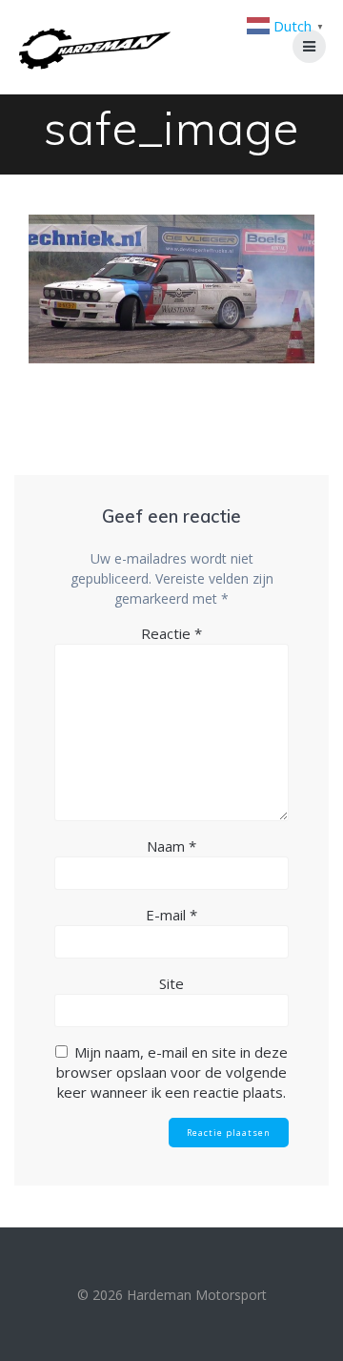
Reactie (171, 633)
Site (171, 983)
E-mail (171, 914)
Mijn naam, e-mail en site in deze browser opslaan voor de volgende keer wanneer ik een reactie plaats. (172, 1072)
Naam (171, 846)
